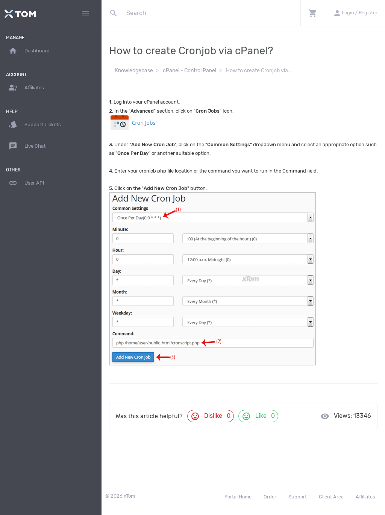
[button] (312, 13)
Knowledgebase (134, 70)
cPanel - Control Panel (189, 70)
